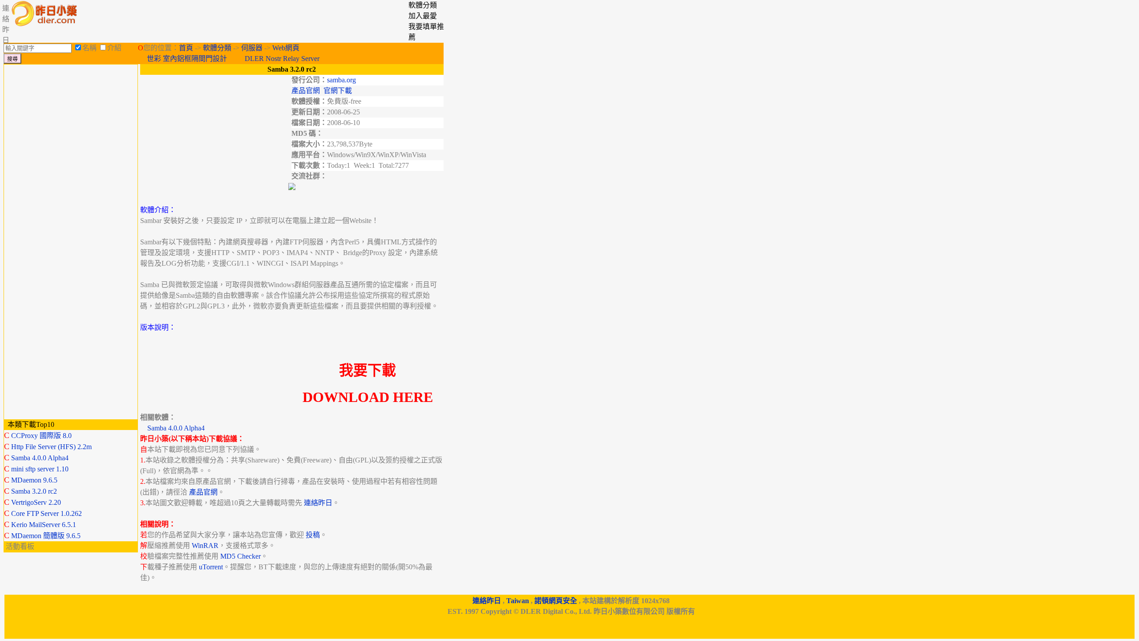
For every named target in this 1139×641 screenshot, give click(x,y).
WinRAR (205, 545)
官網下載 (337, 90)
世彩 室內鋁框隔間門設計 (187, 58)
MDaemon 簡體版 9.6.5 (46, 536)
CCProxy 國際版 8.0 (41, 435)
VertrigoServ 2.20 (36, 502)
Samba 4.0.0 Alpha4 (40, 458)
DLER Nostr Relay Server (282, 58)
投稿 (313, 535)
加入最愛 (422, 16)
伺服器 (252, 48)
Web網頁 (285, 48)
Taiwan (517, 600)
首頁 (186, 48)
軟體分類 (217, 48)
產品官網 (305, 90)
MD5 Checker (240, 556)
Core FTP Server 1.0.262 (46, 513)
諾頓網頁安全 (555, 600)
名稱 (89, 48)
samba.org (341, 80)
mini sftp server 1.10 (40, 469)
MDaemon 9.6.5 (34, 480)
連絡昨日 (318, 503)
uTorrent (211, 567)
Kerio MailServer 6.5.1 (43, 524)
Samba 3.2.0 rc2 (34, 491)
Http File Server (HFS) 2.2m (51, 446)
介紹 (114, 48)
